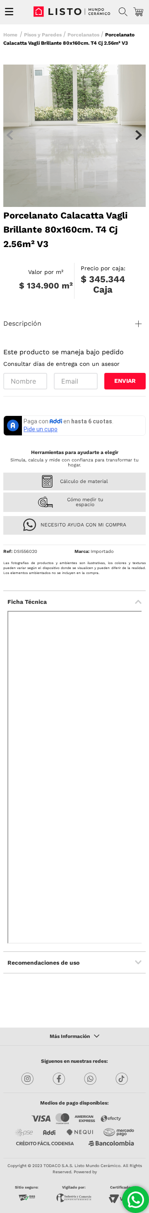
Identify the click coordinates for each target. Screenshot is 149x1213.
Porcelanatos (83, 35)
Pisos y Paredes (43, 35)
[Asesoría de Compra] (135, 1199)
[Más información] (74, 1037)
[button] (123, 12)
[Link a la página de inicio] (11, 33)
